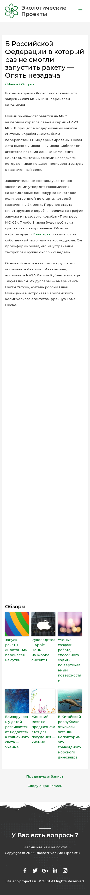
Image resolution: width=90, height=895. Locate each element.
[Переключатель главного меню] (80, 11)
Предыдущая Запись (45, 776)
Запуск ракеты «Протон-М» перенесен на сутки (16, 650)
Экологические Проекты (43, 11)
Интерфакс (43, 234)
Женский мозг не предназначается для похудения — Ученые (43, 729)
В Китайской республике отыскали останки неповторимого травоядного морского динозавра (69, 737)
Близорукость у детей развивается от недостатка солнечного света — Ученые (17, 732)
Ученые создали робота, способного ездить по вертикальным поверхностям (69, 660)
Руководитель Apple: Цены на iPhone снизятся (43, 650)
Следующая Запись (45, 786)
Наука (12, 84)
